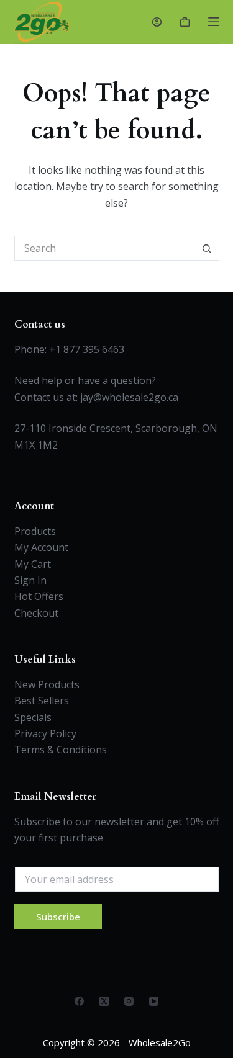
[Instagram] (129, 1001)
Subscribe (58, 916)
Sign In (30, 580)
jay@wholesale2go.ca (129, 397)
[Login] (157, 22)
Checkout (36, 613)
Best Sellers (41, 700)
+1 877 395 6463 (86, 349)
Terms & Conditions (60, 749)
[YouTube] (153, 1001)
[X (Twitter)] (104, 1001)
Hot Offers (38, 596)
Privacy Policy (45, 733)
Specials (33, 717)
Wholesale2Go (160, 1042)
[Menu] (213, 21)
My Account (41, 547)
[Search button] (206, 248)
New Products (47, 684)
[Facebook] (79, 1001)
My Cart (32, 564)
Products (35, 531)
